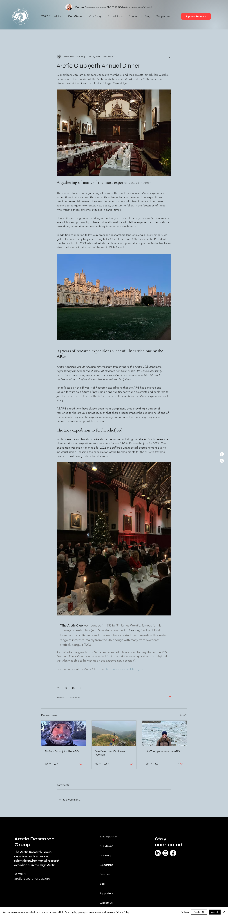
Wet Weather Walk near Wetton (110, 752)
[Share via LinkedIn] (73, 687)
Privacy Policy (122, 912)
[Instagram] (165, 853)
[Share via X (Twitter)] (65, 687)
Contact (105, 874)
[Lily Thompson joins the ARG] (164, 733)
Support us (106, 903)
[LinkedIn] (158, 853)
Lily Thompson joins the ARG (163, 751)
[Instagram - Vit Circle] (222, 461)
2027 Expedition (109, 836)
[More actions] (169, 56)
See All (183, 714)
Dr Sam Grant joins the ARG (62, 751)
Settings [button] (185, 912)
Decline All (199, 912)
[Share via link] (80, 687)
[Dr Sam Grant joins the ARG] (63, 733)
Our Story (105, 855)
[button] (115, 16)
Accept (214, 912)
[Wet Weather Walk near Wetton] (114, 733)
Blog (102, 884)
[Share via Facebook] (58, 687)
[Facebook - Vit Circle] (222, 454)
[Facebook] (173, 853)
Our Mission (106, 846)
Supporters (106, 893)
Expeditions (106, 865)
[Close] (224, 912)
